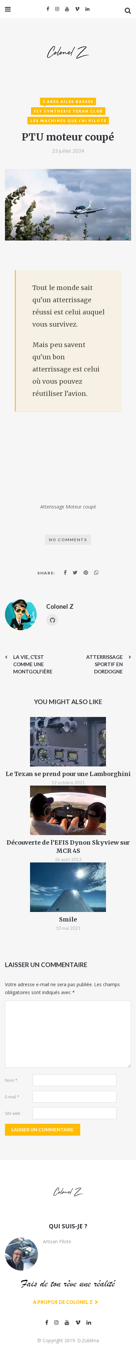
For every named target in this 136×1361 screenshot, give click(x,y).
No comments (68, 539)
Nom (11, 1080)
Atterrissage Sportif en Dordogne (104, 664)
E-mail (12, 1097)
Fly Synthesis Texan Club (68, 111)
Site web (12, 1113)
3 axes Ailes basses (68, 101)
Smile (68, 919)
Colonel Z (60, 606)
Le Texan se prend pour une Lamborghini (68, 774)
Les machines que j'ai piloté (68, 120)
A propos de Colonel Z (63, 1302)
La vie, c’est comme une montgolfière (32, 664)
